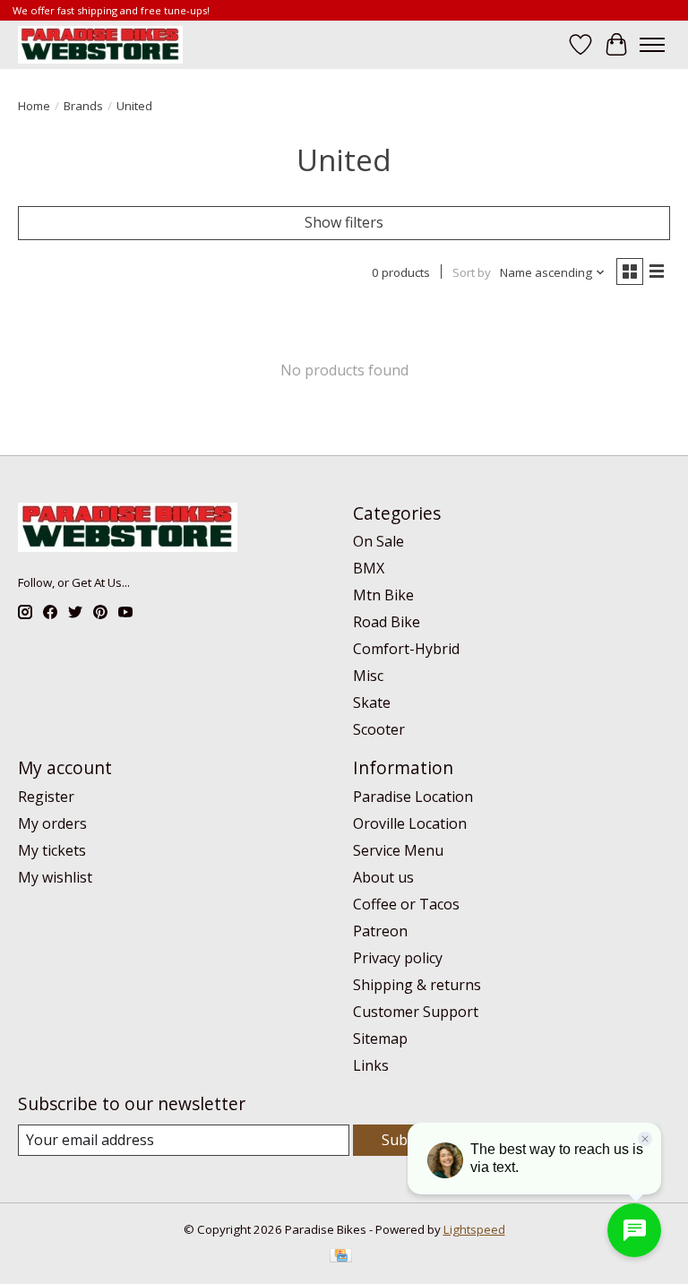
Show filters (344, 222)
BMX (368, 568)
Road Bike (386, 622)
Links (371, 1065)
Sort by (471, 272)
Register (46, 796)
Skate (372, 702)
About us (383, 877)
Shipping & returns (417, 985)
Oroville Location (410, 823)
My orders (52, 823)
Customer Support (415, 1011)
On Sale (378, 541)
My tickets (52, 850)
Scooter (379, 729)
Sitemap (380, 1038)
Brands (83, 106)
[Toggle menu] (652, 45)
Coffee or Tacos (406, 904)
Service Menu (398, 850)
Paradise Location (413, 796)
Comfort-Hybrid (406, 649)
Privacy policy (398, 958)
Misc (368, 675)
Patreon (380, 931)
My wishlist (55, 877)
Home (34, 106)
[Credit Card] (341, 1257)
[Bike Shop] (100, 44)
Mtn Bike (383, 595)
